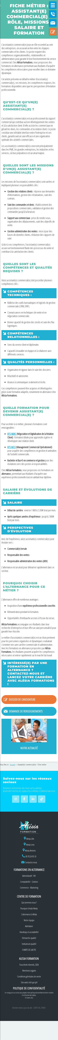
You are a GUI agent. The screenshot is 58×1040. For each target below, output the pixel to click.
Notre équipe (29, 920)
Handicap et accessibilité (29, 932)
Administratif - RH (29, 875)
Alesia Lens (30, 844)
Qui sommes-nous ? (29, 902)
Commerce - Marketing (29, 887)
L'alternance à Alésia (29, 914)
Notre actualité (29, 748)
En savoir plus (29, 997)
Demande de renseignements (26, 711)
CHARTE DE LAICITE (29, 949)
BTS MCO (11, 447)
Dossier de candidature (22, 699)
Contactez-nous (31, 862)
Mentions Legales (29, 970)
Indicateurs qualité (29, 944)
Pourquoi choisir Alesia (29, 908)
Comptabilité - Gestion (29, 881)
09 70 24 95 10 (30, 856)
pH (36, 982)
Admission (29, 926)
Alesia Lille (30, 838)
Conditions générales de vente (29, 976)
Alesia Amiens (30, 850)
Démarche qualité (29, 938)
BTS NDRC (11, 434)
